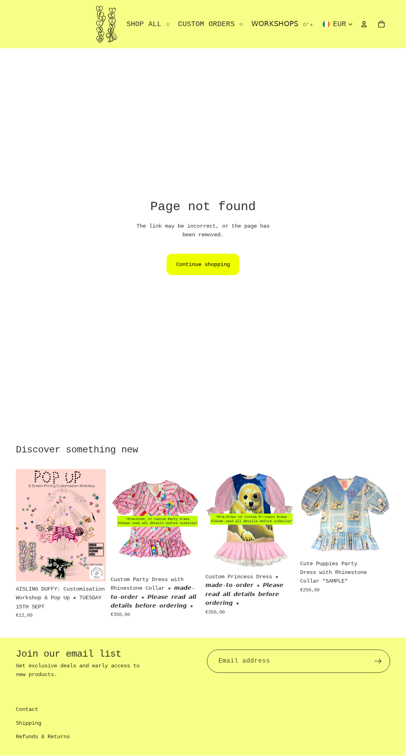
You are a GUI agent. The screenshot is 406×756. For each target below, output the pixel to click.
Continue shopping (203, 264)
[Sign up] (378, 661)
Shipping (28, 723)
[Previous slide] (119, 520)
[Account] (364, 24)
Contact (27, 709)
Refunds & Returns (43, 736)
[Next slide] (192, 520)
